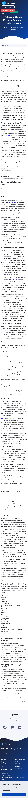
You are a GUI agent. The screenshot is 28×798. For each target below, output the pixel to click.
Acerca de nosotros (6, 769)
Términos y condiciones (18, 767)
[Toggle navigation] (3, 13)
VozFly (3, 418)
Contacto (3, 766)
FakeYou (7, 135)
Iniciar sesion (9, 7)
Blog (8, 45)
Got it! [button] (14, 794)
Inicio (3, 45)
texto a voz (12, 202)
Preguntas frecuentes (4, 763)
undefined (3, 753)
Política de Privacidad (18, 763)
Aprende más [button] (6, 790)
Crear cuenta (9, 10)
